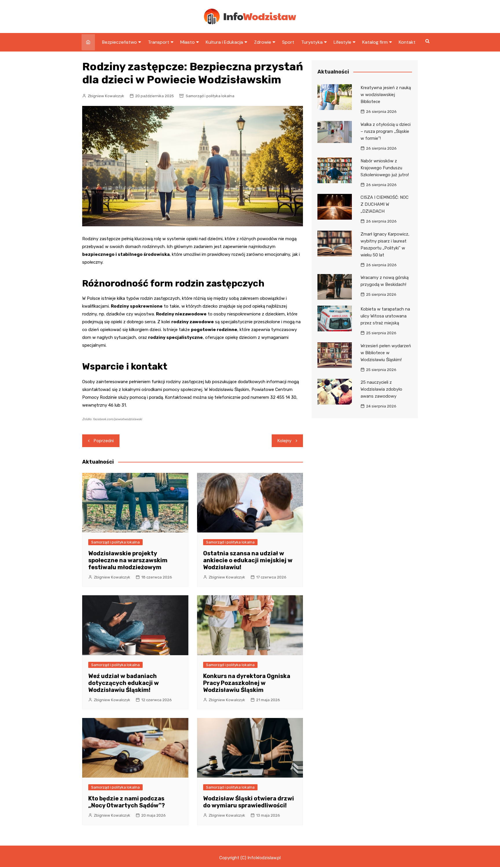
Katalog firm (375, 42)
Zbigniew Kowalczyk (106, 96)
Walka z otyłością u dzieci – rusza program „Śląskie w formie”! (386, 131)
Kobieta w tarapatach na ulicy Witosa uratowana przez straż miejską (385, 316)
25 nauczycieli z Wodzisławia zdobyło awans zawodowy (381, 389)
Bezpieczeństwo (119, 42)
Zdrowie (262, 42)
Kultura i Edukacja (224, 42)
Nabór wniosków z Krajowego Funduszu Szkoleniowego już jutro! (385, 167)
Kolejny (284, 441)
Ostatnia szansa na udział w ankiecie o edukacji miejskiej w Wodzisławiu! (248, 560)
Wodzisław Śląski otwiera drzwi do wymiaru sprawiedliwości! (248, 802)
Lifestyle (342, 42)
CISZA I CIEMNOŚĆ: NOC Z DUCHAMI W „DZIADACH (385, 204)
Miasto (187, 42)
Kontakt (407, 42)
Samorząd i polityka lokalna (210, 96)
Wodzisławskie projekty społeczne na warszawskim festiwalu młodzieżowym (128, 560)
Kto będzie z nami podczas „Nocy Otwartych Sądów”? (126, 802)
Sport (288, 42)
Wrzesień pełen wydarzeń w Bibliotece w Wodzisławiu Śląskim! (386, 352)
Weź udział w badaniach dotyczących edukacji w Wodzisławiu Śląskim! (123, 683)
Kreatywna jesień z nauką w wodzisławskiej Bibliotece (386, 94)
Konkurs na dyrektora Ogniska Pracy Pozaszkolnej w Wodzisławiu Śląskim (246, 683)
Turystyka (312, 42)
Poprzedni (104, 441)
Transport (158, 42)
